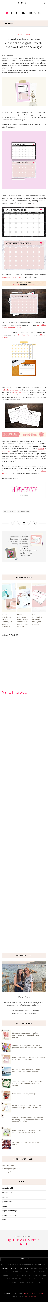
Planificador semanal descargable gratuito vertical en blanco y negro (28, 1059)
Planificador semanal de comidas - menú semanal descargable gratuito (27, 1131)
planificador (23, 512)
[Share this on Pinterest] (24, 523)
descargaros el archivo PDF (13, 277)
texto (4, 1220)
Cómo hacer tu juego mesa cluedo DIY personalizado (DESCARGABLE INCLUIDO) (27, 1047)
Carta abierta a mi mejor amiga (24, 1094)
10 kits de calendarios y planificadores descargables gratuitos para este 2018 (26, 1107)
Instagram (6, 451)
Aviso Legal (6, 1172)
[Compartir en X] (19, 523)
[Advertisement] (24, 796)
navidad (5, 1197)
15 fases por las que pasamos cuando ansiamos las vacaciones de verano (26, 1070)
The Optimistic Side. (33, 1293)
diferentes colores (24, 335)
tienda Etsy (16, 392)
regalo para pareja (9, 1215)
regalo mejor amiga (9, 1211)
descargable (24, 35)
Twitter (41, 449)
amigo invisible (8, 1188)
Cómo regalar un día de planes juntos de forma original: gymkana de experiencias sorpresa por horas (27, 1120)
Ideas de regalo (8, 1165)
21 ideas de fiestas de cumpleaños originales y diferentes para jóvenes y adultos (26, 1035)
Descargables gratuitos (11, 1169)
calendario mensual (10, 390)
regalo (4, 1206)
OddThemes (30, 1297)
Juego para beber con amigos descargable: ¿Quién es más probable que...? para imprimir (28, 1083)
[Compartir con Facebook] (13, 523)
